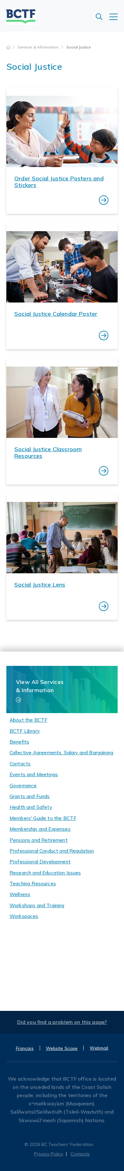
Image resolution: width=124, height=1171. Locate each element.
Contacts (20, 764)
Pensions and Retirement (39, 840)
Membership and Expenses (40, 829)
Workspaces (24, 916)
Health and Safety (31, 807)
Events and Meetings (34, 774)
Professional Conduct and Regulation (52, 851)
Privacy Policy (48, 1154)
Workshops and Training (37, 905)
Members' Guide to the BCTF (43, 818)
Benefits (19, 742)
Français (25, 1048)
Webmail (99, 1048)
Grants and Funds (30, 796)
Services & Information (38, 47)
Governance (23, 786)
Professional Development (40, 862)
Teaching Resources (33, 884)
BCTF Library (25, 731)
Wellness (20, 894)
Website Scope (62, 1048)
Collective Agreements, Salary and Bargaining (61, 753)
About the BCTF (28, 720)
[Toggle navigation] (116, 20)
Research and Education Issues (45, 873)
